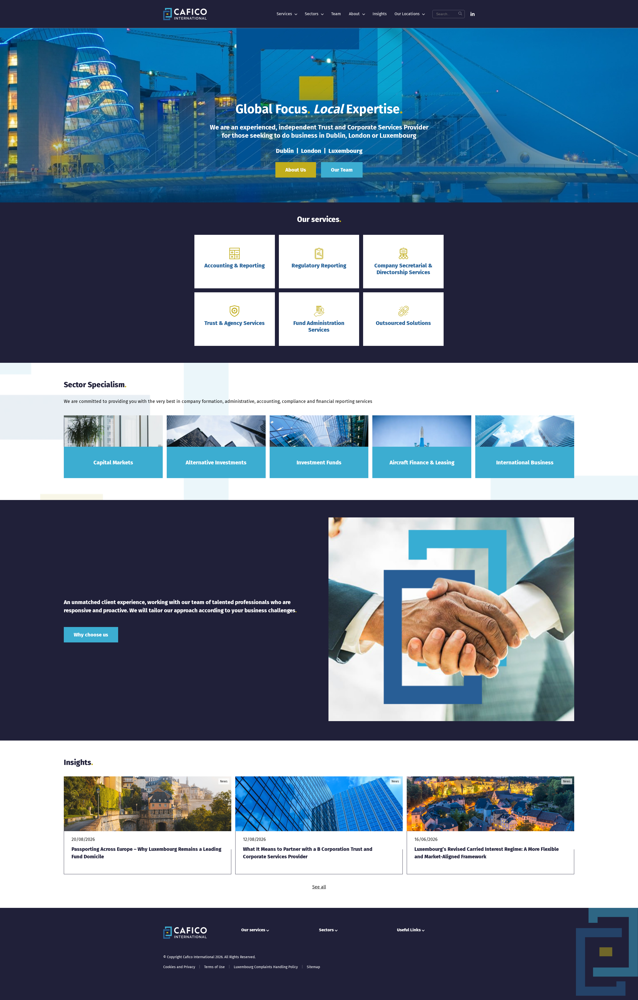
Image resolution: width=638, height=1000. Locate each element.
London (311, 150)
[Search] (460, 14)
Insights (380, 13)
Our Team (342, 170)
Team (336, 13)
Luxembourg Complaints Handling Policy (266, 967)
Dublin (285, 150)
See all (319, 887)
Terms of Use (214, 967)
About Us (295, 170)
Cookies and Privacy (179, 967)
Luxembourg (345, 150)
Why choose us (91, 635)
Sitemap (313, 967)
